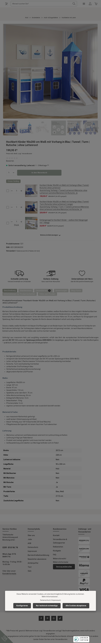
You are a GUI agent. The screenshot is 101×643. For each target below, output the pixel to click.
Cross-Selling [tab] (13, 181)
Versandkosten (49, 631)
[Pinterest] (47, 618)
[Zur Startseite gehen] (6, 3)
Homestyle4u (34, 529)
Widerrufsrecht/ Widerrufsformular (60, 560)
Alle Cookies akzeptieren (76, 606)
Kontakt (56, 535)
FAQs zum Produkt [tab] (47, 294)
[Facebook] (41, 618)
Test (30, 567)
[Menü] (83, 3)
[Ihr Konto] (90, 3)
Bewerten (10, 161)
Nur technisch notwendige (47, 606)
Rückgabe (57, 551)
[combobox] (41, 3)
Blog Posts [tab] (76, 290)
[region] (50, 79)
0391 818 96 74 (10, 547)
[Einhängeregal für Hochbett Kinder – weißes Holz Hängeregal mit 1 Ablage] (31, 223)
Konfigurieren (22, 606)
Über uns (31, 535)
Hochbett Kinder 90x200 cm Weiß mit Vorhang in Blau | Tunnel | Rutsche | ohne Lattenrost (64, 189)
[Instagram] (53, 618)
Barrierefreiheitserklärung (38, 555)
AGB (29, 543)
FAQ (54, 555)
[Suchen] (74, 3)
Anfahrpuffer (33, 563)
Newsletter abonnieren (37, 559)
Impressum (32, 551)
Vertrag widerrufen (64, 567)
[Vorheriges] (7, 71)
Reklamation (58, 547)
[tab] (9, 290)
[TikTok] (60, 618)
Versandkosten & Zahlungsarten (60, 541)
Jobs (30, 539)
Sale (29, 571)
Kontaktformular (9, 574)
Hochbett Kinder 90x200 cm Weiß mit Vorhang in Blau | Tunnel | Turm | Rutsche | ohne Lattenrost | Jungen (64, 205)
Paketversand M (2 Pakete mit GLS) (28, 251)
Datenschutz (33, 547)
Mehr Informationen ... (50, 597)
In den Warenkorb (39, 173)
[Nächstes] (93, 71)
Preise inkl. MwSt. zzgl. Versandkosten (19, 153)
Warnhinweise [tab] (26, 290)
